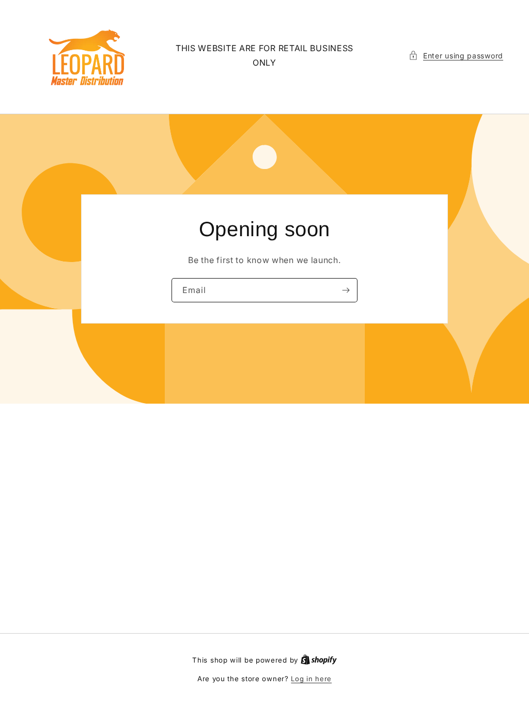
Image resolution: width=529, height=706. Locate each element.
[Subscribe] (345, 290)
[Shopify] (319, 660)
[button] (456, 55)
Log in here (311, 678)
